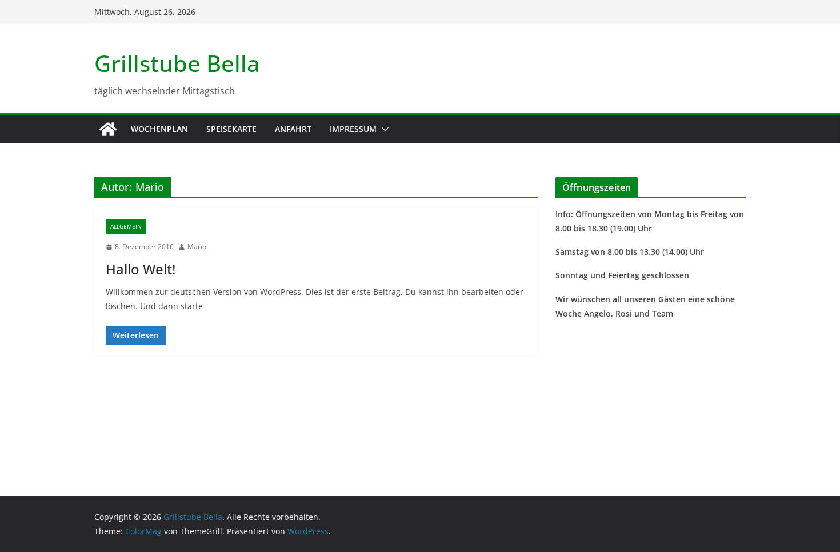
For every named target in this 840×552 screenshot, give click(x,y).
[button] (383, 129)
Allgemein (126, 226)
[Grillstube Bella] (108, 129)
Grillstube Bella (177, 63)
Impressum (353, 128)
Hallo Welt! (140, 268)
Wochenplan (159, 128)
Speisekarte (231, 128)
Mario (196, 246)
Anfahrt (293, 128)
